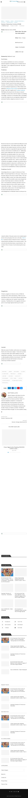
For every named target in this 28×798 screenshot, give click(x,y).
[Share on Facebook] (13, 388)
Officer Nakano (5, 378)
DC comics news (5, 373)
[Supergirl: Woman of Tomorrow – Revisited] (5, 656)
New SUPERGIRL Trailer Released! (18, 669)
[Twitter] (11, 791)
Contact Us (3, 777)
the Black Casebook (6, 380)
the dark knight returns (17, 380)
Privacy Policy (4, 780)
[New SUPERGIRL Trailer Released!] (5, 671)
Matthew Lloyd (5, 25)
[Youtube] (24, 2)
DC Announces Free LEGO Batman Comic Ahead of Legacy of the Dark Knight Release (18, 663)
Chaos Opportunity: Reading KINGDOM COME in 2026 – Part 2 (18, 646)
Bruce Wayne (16, 371)
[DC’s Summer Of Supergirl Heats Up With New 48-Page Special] (21, 603)
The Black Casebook (20, 90)
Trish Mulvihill (5, 382)
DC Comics (23, 371)
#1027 (12, 88)
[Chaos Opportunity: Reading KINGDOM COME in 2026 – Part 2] (14, 437)
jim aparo (19, 373)
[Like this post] (9, 388)
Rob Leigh (20, 378)
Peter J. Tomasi (13, 378)
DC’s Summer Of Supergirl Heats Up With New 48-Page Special (20, 610)
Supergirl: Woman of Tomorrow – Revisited (18, 654)
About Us (3, 774)
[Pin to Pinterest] (18, 388)
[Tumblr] (23, 2)
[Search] (26, 2)
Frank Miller (12, 373)
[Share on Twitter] (15, 388)
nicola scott (17, 376)
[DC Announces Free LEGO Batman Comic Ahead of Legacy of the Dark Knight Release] (5, 663)
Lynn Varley (10, 376)
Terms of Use (4, 784)
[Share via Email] (21, 388)
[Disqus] (14, 472)
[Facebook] (9, 791)
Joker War (4, 376)
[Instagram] (20, 2)
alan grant (4, 371)
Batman (10, 371)
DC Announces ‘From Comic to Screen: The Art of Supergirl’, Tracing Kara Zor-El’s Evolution (17, 639)
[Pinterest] (14, 791)
